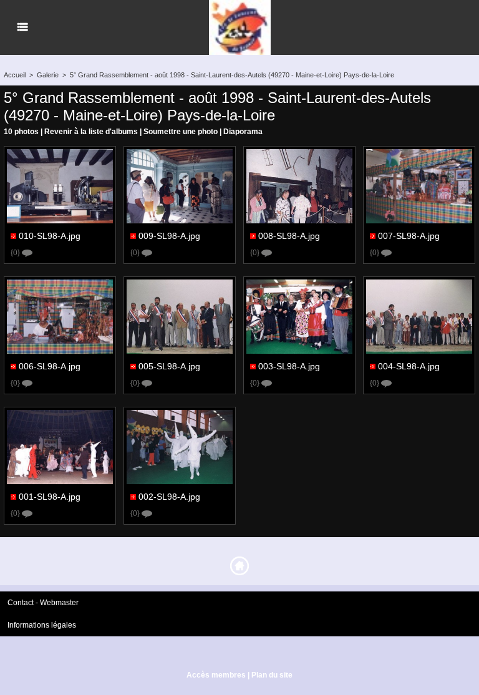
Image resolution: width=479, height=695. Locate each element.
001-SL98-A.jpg (49, 496)
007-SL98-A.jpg (409, 235)
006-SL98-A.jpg (49, 366)
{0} (16, 252)
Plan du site (272, 675)
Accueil (15, 75)
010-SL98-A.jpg (49, 235)
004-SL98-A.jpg (409, 366)
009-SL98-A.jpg (169, 235)
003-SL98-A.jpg (289, 366)
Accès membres (216, 675)
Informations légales (41, 625)
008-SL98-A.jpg (289, 235)
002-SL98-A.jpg (169, 496)
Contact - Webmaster (43, 602)
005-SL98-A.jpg (169, 366)
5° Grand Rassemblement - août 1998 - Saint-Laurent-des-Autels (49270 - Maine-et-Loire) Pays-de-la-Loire (232, 75)
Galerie (48, 75)
